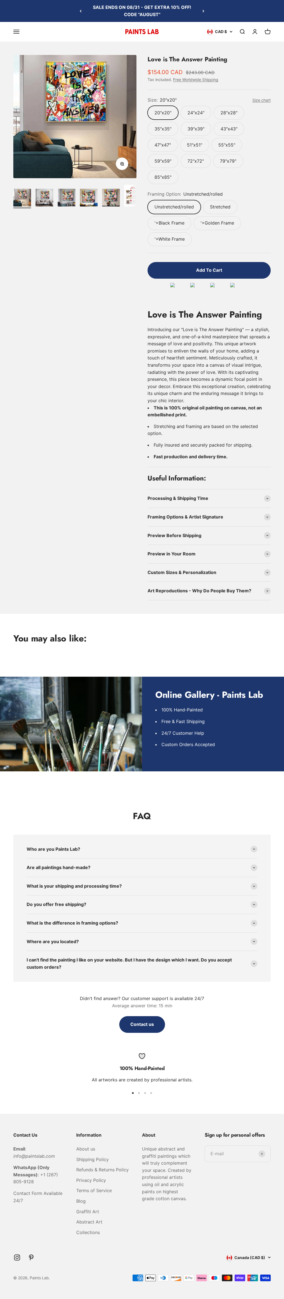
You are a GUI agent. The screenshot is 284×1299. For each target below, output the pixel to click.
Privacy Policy (91, 1180)
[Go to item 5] (111, 198)
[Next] (203, 11)
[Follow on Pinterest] (31, 1257)
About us (85, 1149)
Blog (81, 1201)
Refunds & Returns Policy (102, 1169)
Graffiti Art (87, 1211)
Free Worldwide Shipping (195, 79)
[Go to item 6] (133, 196)
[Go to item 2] (44, 198)
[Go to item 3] (66, 198)
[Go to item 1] (22, 198)
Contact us (142, 1024)
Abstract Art (89, 1222)
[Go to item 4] (89, 198)
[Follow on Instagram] (17, 1257)
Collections (88, 1232)
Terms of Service (94, 1190)
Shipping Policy (92, 1159)
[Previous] (81, 11)
